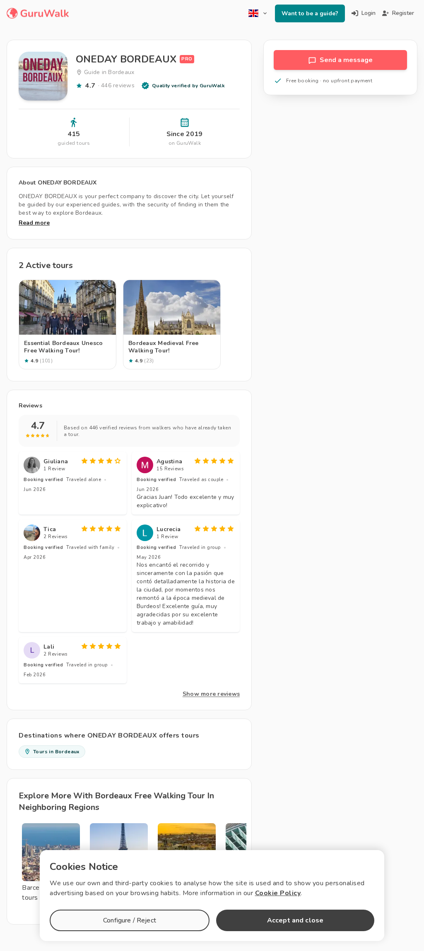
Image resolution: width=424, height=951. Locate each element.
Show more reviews (211, 694)
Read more (34, 223)
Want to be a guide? (310, 13)
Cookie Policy (278, 893)
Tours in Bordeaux (56, 751)
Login (368, 13)
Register (403, 13)
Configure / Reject (129, 920)
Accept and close (295, 920)
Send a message (346, 60)
